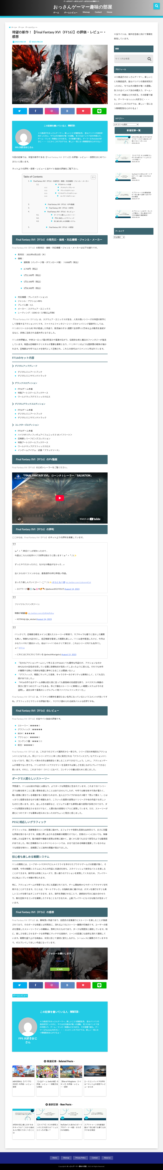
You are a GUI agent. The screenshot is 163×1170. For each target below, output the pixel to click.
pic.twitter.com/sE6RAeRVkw (41, 613)
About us (107, 1158)
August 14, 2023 (72, 589)
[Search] (149, 59)
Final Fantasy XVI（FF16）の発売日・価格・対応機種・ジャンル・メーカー (61, 181)
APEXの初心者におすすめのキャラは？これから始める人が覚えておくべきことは (23, 1129)
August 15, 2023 (69, 655)
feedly (60, 969)
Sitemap (86, 12)
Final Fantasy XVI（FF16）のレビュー (61, 212)
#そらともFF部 (58, 582)
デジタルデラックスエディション (67, 193)
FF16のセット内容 (64, 184)
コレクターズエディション (67, 196)
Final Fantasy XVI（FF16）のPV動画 (61, 204)
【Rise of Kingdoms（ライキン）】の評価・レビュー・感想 (70, 1084)
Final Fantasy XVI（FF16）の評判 (61, 208)
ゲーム (56, 13)
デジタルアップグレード (68, 187)
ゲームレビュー (71, 13)
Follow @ (60, 961)
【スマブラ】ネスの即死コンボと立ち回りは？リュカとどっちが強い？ (47, 1127)
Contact (98, 12)
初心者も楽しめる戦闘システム (64, 221)
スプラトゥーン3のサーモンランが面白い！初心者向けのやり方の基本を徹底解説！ (142, 213)
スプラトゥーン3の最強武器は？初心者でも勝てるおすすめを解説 (95, 1127)
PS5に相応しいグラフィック (64, 218)
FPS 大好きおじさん (24, 147)
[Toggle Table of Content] (92, 177)
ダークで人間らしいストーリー (64, 215)
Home (109, 12)
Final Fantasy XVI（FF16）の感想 (61, 227)
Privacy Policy (81, 1158)
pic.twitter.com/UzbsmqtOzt (78, 582)
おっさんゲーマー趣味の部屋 (82, 6)
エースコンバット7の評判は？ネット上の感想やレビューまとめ (95, 1084)
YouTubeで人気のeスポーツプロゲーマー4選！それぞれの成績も (71, 1127)
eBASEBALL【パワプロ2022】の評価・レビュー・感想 (24, 1084)
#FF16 (22, 648)
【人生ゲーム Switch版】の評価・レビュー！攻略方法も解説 (47, 1084)
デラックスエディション (67, 190)
